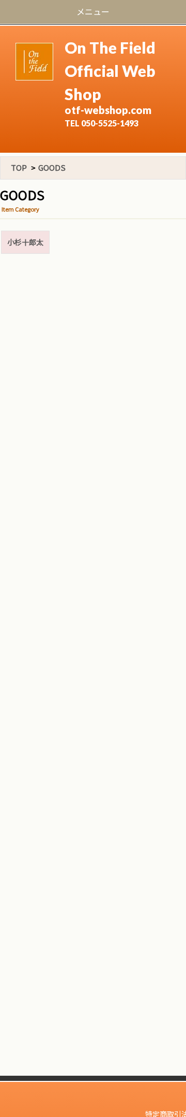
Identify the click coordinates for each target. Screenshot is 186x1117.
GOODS (52, 167)
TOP (19, 167)
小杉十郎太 (25, 242)
